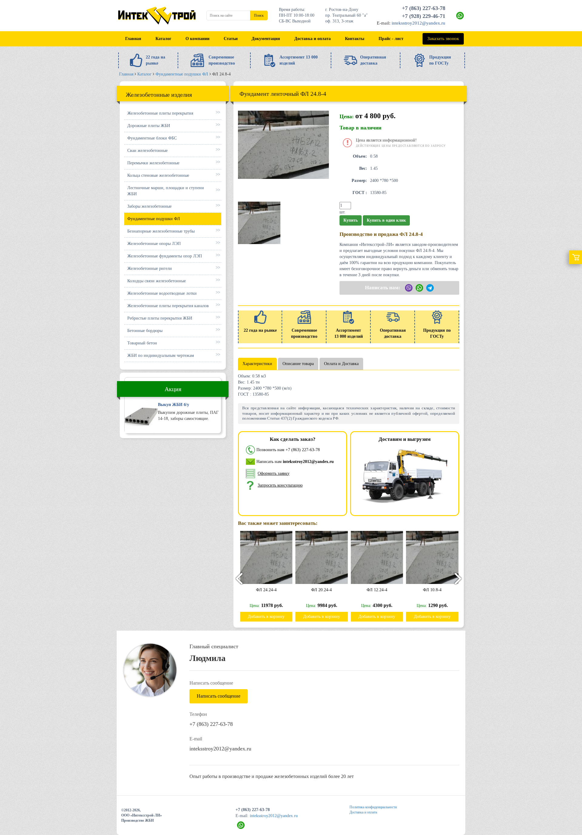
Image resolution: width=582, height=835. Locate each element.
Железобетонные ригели (149, 268)
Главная (133, 38)
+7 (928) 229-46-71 (423, 16)
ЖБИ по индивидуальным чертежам (160, 355)
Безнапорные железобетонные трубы (161, 231)
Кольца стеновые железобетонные (158, 175)
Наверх (563, 792)
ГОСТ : (360, 192)
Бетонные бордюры (144, 330)
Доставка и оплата (312, 38)
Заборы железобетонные (149, 206)
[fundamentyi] (259, 222)
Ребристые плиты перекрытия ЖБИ (159, 318)
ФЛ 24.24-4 (266, 590)
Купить (350, 220)
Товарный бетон (142, 343)
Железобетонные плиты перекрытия (160, 113)
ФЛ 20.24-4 (321, 590)
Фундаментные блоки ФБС (152, 138)
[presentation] (236, 578)
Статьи (231, 38)
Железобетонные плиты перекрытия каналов (168, 305)
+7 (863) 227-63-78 (423, 8)
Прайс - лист (391, 38)
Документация (266, 38)
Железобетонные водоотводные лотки (162, 293)
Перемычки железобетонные (153, 163)
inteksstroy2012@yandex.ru (418, 23)
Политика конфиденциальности (373, 807)
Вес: (363, 168)
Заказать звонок (443, 38)
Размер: (359, 180)
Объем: (360, 156)
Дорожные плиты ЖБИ (148, 125)
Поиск (259, 15)
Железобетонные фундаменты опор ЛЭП (164, 256)
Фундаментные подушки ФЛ (153, 218)
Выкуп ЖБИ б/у (173, 404)
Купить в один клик (386, 220)
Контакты (354, 38)
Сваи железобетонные (147, 150)
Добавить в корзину (265, 616)
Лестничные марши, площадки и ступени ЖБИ (165, 191)
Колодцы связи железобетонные (156, 281)
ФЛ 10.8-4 (432, 590)
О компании (197, 38)
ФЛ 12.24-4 (376, 590)
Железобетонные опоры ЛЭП (154, 243)
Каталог (163, 38)
